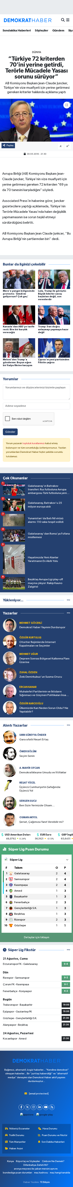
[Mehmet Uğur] (9, 658)
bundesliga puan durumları (17, 1172)
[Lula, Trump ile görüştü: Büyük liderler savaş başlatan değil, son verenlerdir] (54, 279)
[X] (27, 1107)
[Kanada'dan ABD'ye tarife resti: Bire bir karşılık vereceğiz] (19, 314)
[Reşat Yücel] (9, 786)
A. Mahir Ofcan (29, 768)
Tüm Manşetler (17, 1142)
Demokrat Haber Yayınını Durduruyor (42, 627)
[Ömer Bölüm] (9, 753)
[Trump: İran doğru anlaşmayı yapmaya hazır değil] (54, 314)
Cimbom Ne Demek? (53, 1161)
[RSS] (52, 1107)
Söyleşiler (41, 30)
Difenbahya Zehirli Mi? (35, 1165)
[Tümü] (68, 600)
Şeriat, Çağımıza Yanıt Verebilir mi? (41, 822)
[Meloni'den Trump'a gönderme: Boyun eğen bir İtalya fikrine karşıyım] (19, 347)
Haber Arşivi (16, 1148)
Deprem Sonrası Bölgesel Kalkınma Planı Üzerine (44, 660)
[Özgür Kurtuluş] (9, 641)
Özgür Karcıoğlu (31, 703)
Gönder (10, 432)
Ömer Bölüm (27, 751)
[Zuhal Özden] (9, 674)
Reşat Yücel (27, 782)
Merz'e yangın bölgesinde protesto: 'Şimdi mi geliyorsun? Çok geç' (19, 294)
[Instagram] (33, 1107)
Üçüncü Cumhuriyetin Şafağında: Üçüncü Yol (40, 789)
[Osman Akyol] (9, 819)
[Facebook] (21, 1107)
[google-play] (45, 1115)
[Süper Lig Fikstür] (68, 950)
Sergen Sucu (27, 801)
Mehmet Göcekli (30, 623)
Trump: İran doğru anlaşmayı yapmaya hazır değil (53, 329)
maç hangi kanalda (60, 1172)
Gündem (58, 30)
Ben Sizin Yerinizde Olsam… (37, 805)
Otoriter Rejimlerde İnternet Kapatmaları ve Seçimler (37, 644)
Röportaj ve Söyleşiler (28, 1161)
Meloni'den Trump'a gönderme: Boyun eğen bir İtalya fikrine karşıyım (17, 362)
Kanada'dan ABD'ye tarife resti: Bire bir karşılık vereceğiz (18, 329)
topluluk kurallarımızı (33, 443)
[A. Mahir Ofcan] (9, 770)
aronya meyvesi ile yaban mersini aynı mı (36, 1168)
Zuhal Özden (28, 672)
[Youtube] (46, 1107)
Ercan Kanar (27, 687)
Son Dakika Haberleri (53, 1142)
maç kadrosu (41, 1172)
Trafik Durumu (16, 1135)
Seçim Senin (27, 756)
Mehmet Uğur (28, 654)
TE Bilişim (45, 1182)
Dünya (36, 52)
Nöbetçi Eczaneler (19, 1128)
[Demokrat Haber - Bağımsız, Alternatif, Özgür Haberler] (27, 20)
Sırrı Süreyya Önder (32, 735)
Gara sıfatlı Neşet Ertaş (33, 739)
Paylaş (10, 145)
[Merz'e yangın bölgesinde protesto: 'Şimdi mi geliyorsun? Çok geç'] (19, 279)
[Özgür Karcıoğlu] (9, 707)
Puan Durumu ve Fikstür (54, 1135)
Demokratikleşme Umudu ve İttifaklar (42, 772)
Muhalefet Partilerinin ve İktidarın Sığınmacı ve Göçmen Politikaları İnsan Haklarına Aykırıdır (43, 693)
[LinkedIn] (39, 1107)
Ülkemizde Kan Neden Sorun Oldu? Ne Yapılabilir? (43, 710)
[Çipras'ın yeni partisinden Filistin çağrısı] (54, 347)
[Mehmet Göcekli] (9, 625)
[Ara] (63, 20)
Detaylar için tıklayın (36, 937)
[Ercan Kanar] (9, 691)
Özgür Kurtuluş (30, 637)
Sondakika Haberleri (17, 30)
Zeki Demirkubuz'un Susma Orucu (40, 676)
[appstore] (27, 1115)
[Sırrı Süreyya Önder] (9, 737)
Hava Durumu (50, 1128)
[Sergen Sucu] (9, 803)
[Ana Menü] (67, 20)
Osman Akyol (28, 817)
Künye (10, 1161)
